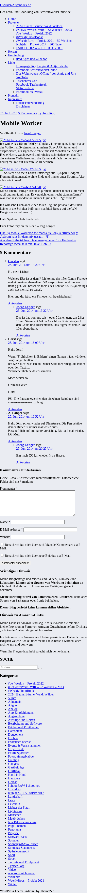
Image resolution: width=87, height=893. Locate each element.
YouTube (22, 77)
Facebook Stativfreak (29, 91)
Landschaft (15, 796)
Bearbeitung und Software (25, 723)
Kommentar (9, 488)
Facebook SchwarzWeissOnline (36, 70)
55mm (12, 698)
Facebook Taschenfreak (31, 84)
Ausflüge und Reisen (21, 720)
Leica (11, 800)
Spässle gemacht (18, 851)
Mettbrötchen (16, 818)
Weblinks (14, 877)
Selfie (48, 233)
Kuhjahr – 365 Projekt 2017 (26, 793)
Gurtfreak (14, 771)
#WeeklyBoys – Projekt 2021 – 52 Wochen (44, 40)
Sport (11, 855)
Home (12, 18)
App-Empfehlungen (21, 712)
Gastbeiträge (16, 767)
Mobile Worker (20, 233)
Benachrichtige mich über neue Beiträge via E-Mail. (38, 555)
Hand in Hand (17, 774)
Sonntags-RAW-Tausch (23, 844)
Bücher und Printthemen (23, 727)
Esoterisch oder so (19, 742)
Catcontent (15, 731)
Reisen (12, 51)
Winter (12, 884)
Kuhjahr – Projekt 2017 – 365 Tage (39, 44)
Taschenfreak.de (26, 81)
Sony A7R (58, 233)
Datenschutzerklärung (30, 102)
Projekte (13, 22)
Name (5, 522)
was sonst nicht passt (21, 873)
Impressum (15, 99)
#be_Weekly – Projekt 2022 (34, 33)
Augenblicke (16, 716)
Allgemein (14, 701)
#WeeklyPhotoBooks (29, 37)
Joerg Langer (32, 133)
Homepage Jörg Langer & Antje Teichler (42, 66)
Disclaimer (23, 106)
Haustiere (14, 778)
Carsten (13, 261)
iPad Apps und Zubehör (31, 59)
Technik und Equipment (23, 862)
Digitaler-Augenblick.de (15, 5)
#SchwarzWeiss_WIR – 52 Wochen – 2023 (44, 29)
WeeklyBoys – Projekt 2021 (26, 880)
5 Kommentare (27, 113)
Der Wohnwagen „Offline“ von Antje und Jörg (46, 73)
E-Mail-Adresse (11, 529)
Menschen (14, 815)
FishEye (5, 233)
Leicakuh (14, 804)
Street (11, 858)
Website (5, 537)
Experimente (16, 749)
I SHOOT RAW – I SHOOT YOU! (39, 48)
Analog (13, 709)
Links (11, 62)
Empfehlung (16, 55)
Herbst (12, 782)
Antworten (15, 303)
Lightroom (15, 811)
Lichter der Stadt (18, 807)
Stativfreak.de (25, 88)
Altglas (12, 705)
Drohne (13, 738)
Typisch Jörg (46, 113)
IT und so (14, 789)
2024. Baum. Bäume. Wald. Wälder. (39, 26)
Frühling (13, 760)
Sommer (13, 840)
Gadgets (13, 763)
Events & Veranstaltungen (24, 745)
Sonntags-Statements (21, 847)
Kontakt (13, 95)
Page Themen (17, 825)
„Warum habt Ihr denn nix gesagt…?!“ (24, 236)
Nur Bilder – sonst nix (22, 822)
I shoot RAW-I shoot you (24, 785)
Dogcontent (15, 734)
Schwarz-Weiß (17, 836)
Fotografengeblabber (21, 756)
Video (12, 869)
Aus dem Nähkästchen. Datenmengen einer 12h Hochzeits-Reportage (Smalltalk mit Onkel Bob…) (38, 242)
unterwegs (71, 233)
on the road (37, 233)
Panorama (14, 829)
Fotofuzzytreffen (18, 752)
